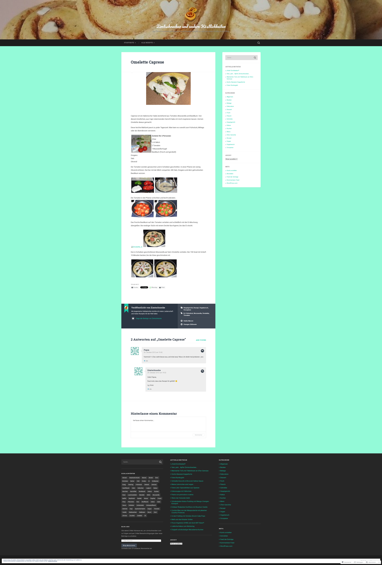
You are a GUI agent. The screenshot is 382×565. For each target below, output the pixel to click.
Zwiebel (139, 515)
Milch (148, 495)
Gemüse (154, 484)
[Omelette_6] (137, 247)
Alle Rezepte (147, 43)
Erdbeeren (155, 481)
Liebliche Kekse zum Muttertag (183, 526)
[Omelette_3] (142, 217)
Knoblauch (142, 491)
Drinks (144, 481)
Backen (229, 100)
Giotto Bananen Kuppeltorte (236, 82)
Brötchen (125, 481)
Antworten (202, 350)
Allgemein (230, 97)
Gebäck (146, 484)
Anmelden (230, 174)
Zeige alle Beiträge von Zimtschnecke (148, 318)
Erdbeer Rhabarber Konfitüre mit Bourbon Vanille (189, 507)
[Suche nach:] (241, 57)
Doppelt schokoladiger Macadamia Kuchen (187, 530)
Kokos (150, 491)
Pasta (159, 498)
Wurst (149, 512)
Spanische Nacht (140, 508)
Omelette (205, 313)
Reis (138, 502)
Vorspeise (187, 310)
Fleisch (229, 116)
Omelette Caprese (147, 62)
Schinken (131, 505)
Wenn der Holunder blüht (181, 498)
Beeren (144, 477)
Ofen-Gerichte (231, 135)
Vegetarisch (203, 308)
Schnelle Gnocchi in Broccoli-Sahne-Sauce (187, 481)
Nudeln (139, 498)
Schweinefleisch (151, 505)
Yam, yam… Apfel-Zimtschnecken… (238, 74)
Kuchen (229, 128)
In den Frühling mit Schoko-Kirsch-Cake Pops (188, 516)
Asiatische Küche (134, 477)
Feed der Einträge (232, 177)
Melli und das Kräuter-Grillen (182, 519)
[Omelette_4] (166, 193)
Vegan (229, 141)
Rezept (196, 308)
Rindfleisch (145, 502)
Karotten (125, 491)
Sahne (152, 502)
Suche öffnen (259, 42)
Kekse (229, 125)
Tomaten (187, 315)
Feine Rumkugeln (232, 85)
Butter (132, 481)
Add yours (201, 340)
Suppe (149, 508)
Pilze (123, 502)
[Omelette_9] (165, 277)
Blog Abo (125, 526)
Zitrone (124, 515)
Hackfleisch (125, 488)
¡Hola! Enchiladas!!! (233, 70)
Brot (156, 477)
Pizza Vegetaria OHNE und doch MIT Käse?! (188, 523)
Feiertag (130, 484)
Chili (138, 481)
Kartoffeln (133, 491)
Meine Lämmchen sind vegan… (183, 484)
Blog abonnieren (129, 545)
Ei (184, 313)
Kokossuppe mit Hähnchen (181, 491)
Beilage (229, 103)
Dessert (229, 109)
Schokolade (140, 505)
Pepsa (146, 350)
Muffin (124, 498)
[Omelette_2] (142, 193)
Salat (158, 502)
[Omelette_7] (154, 247)
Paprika (153, 498)
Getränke (230, 119)
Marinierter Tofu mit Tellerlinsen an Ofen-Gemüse (190, 471)
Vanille (124, 512)
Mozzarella (198, 313)
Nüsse (146, 498)
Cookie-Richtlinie (52, 561)
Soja (131, 508)
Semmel (124, 508)
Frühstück (189, 313)
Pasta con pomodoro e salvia (182, 495)
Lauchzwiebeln (132, 495)
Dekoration (230, 106)
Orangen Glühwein (190, 324)
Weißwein (142, 512)
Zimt (155, 512)
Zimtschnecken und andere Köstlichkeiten (191, 26)
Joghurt (148, 488)
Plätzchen (131, 502)
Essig (124, 484)
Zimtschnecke (154, 370)
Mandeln (141, 495)
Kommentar (198, 435)
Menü (228, 132)
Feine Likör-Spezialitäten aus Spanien (185, 488)
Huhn (133, 488)
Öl (145, 515)
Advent (124, 477)
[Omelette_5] (165, 217)
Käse (123, 495)
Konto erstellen (232, 170)
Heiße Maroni (188, 321)
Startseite (129, 43)
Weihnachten (133, 512)
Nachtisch (132, 498)
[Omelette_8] (142, 277)
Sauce (124, 505)
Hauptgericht (188, 308)
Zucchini (132, 515)
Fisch (228, 113)
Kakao (155, 488)
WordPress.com (232, 183)
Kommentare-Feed (233, 180)
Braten (151, 477)
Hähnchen (140, 488)
